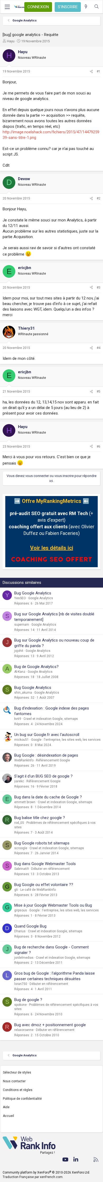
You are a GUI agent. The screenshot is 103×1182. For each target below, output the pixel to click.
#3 (98, 287)
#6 (98, 446)
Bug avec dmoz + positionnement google (50, 1024)
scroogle (20, 848)
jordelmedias (24, 958)
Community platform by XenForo (46, 1172)
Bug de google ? (28, 999)
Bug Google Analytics (32, 593)
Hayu (11, 41)
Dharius (20, 931)
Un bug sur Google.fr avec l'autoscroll (46, 734)
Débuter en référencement (50, 869)
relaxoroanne (24, 1030)
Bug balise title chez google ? (39, 817)
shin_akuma (23, 692)
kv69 (17, 719)
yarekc (19, 781)
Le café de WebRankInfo (38, 890)
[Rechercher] (96, 6)
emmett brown (24, 802)
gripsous (20, 910)
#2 (98, 198)
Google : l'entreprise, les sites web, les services (66, 740)
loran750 (20, 984)
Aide (6, 1107)
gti (16, 890)
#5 (98, 391)
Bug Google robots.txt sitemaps (41, 843)
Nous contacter (14, 1081)
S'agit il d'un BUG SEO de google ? (43, 776)
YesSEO (20, 598)
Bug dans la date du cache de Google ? (48, 797)
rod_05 (19, 823)
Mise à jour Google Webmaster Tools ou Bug (53, 905)
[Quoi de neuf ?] (86, 6)
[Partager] (91, 72)
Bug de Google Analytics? (36, 666)
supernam (21, 624)
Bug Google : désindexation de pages (46, 755)
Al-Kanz (19, 672)
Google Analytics (40, 598)
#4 (98, 348)
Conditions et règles (17, 1090)
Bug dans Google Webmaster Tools (45, 863)
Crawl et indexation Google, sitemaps (51, 719)
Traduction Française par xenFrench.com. (33, 1177)
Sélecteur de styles (17, 1072)
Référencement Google (53, 760)
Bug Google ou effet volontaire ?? (43, 884)
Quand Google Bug (30, 926)
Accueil (8, 1116)
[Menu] (7, 7)
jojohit (18, 651)
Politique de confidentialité (22, 1099)
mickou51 (21, 740)
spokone (20, 1005)
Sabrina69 (21, 869)
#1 (98, 71)
